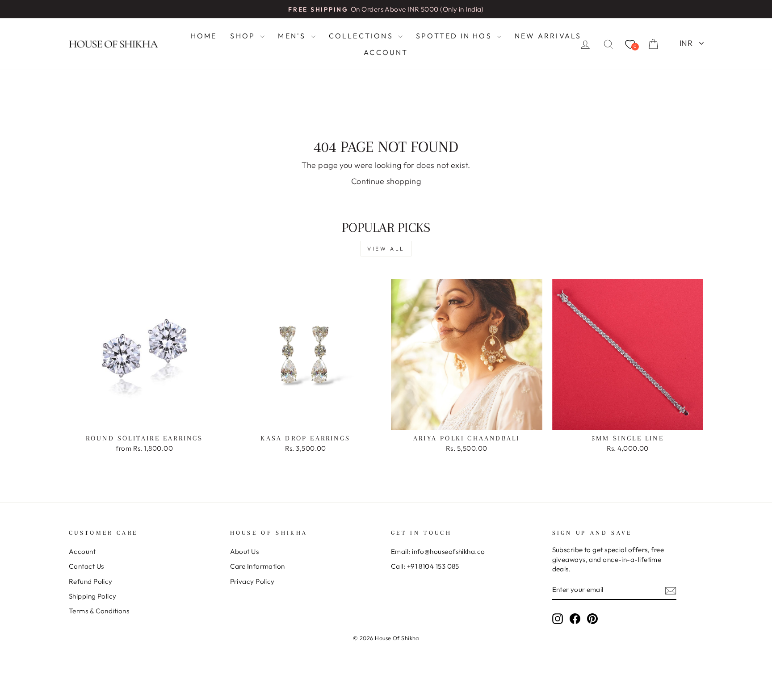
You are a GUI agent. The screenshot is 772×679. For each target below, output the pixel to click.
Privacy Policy (252, 581)
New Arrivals (548, 35)
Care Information (257, 566)
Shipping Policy (93, 596)
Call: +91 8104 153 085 (425, 566)
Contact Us (86, 566)
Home (204, 35)
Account (386, 52)
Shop (244, 35)
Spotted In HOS (455, 35)
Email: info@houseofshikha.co (438, 551)
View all (386, 248)
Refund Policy (91, 581)
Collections (362, 35)
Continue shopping (386, 181)
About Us (244, 551)
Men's (293, 35)
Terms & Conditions (99, 611)
